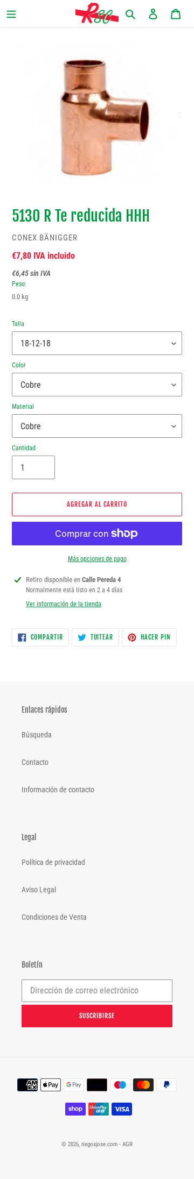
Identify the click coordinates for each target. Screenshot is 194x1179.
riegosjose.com (99, 1144)
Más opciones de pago (97, 559)
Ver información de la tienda (63, 604)
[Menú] (19, 13)
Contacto (35, 762)
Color (19, 365)
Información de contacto (58, 789)
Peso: (19, 284)
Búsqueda (37, 734)
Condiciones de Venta (54, 917)
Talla (18, 324)
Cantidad (24, 448)
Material (23, 406)
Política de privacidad (53, 862)
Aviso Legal (39, 889)
